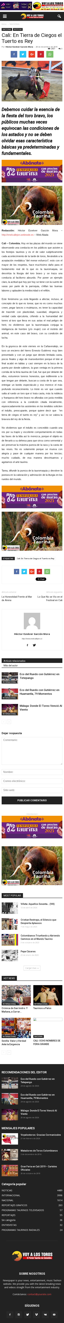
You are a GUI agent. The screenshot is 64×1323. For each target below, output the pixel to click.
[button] (59, 16)
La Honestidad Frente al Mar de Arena (17, 598)
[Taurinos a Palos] (48, 995)
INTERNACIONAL (9, 682)
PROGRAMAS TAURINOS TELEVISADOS (23, 1210)
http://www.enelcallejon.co (32, 639)
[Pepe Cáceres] (10, 955)
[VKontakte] (45, 1314)
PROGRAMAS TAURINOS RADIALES (21, 1229)
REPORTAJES (8, 1215)
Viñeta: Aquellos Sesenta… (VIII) (38, 904)
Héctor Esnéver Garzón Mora (19, 47)
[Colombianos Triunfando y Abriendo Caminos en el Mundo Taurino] (10, 939)
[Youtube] (54, 1314)
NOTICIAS (18, 29)
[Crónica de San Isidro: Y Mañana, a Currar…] (16, 995)
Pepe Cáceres (28, 951)
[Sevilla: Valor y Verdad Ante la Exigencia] (16, 1028)
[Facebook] (28, 645)
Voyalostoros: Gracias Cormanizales (41, 1135)
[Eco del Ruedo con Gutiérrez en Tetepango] (10, 678)
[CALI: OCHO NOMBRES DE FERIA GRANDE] (48, 1028)
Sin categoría (8, 1220)
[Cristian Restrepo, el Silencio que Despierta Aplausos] (10, 924)
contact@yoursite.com (39, 1294)
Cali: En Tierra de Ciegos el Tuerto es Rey (35, 558)
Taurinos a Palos (42, 1008)
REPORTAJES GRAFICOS (14, 1205)
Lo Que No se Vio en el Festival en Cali (50, 598)
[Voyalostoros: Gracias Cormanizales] (10, 1139)
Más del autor (11, 665)
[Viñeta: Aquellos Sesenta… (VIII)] (10, 908)
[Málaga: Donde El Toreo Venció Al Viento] (10, 709)
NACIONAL (7, 29)
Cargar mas (30, 968)
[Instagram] (18, 1314)
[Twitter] (35, 645)
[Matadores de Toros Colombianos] (10, 1154)
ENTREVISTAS (9, 1225)
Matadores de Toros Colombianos (39, 1150)
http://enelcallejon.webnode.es (18, 234)
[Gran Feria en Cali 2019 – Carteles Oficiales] (10, 1170)
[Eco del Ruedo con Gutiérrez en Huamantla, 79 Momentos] (10, 694)
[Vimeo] (36, 1314)
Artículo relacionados (14, 661)
